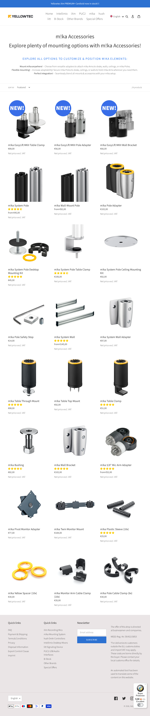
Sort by (11, 87)
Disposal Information (18, 647)
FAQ (10, 630)
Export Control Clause (18, 651)
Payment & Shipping (17, 634)
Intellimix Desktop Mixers (56, 642)
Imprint (11, 655)
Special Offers (50, 667)
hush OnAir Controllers (54, 638)
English (14, 698)
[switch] (140, 705)
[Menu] (145, 685)
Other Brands (50, 663)
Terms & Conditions (17, 638)
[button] (117, 16)
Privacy (11, 642)
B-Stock (47, 659)
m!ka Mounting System (54, 634)
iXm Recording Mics (53, 630)
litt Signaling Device (53, 647)
